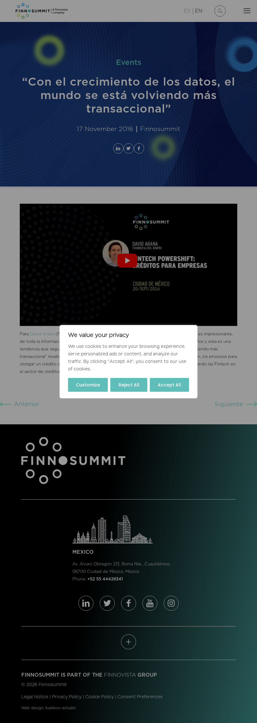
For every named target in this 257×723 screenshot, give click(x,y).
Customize (88, 385)
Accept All (169, 385)
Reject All (128, 385)
